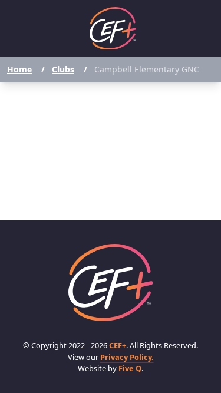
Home (19, 69)
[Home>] (110, 282)
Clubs (63, 69)
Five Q (129, 368)
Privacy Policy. (127, 357)
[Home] (113, 28)
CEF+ (117, 345)
